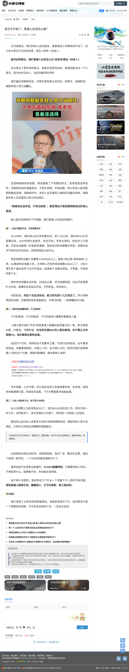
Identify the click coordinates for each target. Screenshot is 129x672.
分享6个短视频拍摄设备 (107, 99)
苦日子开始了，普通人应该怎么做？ (110, 112)
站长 (110, 164)
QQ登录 (111, 10)
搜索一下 (121, 4)
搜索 (101, 180)
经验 (119, 164)
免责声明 (40, 655)
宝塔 (119, 170)
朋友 (48, 577)
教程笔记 (30, 10)
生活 (31, 577)
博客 (119, 186)
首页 (4, 10)
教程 (101, 170)
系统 (110, 186)
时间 (36, 426)
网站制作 (40, 10)
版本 (110, 191)
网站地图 (31, 655)
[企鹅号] (119, 658)
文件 (101, 186)
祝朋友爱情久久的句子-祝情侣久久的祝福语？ (28, 532)
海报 (48, 571)
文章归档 (23, 655)
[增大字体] (85, 35)
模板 (119, 180)
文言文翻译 (120, 202)
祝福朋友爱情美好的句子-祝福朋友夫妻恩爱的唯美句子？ (33, 537)
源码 (101, 191)
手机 (71, 300)
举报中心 (49, 655)
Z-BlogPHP (35, 661)
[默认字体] (82, 35)
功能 (119, 175)
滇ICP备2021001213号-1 (13, 668)
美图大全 (73, 10)
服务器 (101, 175)
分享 (101, 164)
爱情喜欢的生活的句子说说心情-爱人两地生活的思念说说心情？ (35, 523)
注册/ (121, 10)
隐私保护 (14, 655)
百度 (110, 170)
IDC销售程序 (52, 10)
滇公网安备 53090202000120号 (36, 668)
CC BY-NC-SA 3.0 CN (28, 658)
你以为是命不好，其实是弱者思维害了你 (110, 127)
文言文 (110, 202)
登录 (125, 10)
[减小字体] (80, 35)
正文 (33, 19)
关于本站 (12, 10)
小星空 (110, 43)
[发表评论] (123, 646)
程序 (101, 197)
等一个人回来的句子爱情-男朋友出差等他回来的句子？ (32, 527)
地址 (119, 197)
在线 (110, 180)
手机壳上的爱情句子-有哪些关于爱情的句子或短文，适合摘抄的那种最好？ (40, 541)
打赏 (39, 571)
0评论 (33, 35)
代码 (110, 197)
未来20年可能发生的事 (107, 144)
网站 (110, 175)
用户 (119, 191)
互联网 (21, 10)
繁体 (101, 11)
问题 (40, 577)
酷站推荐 (63, 10)
